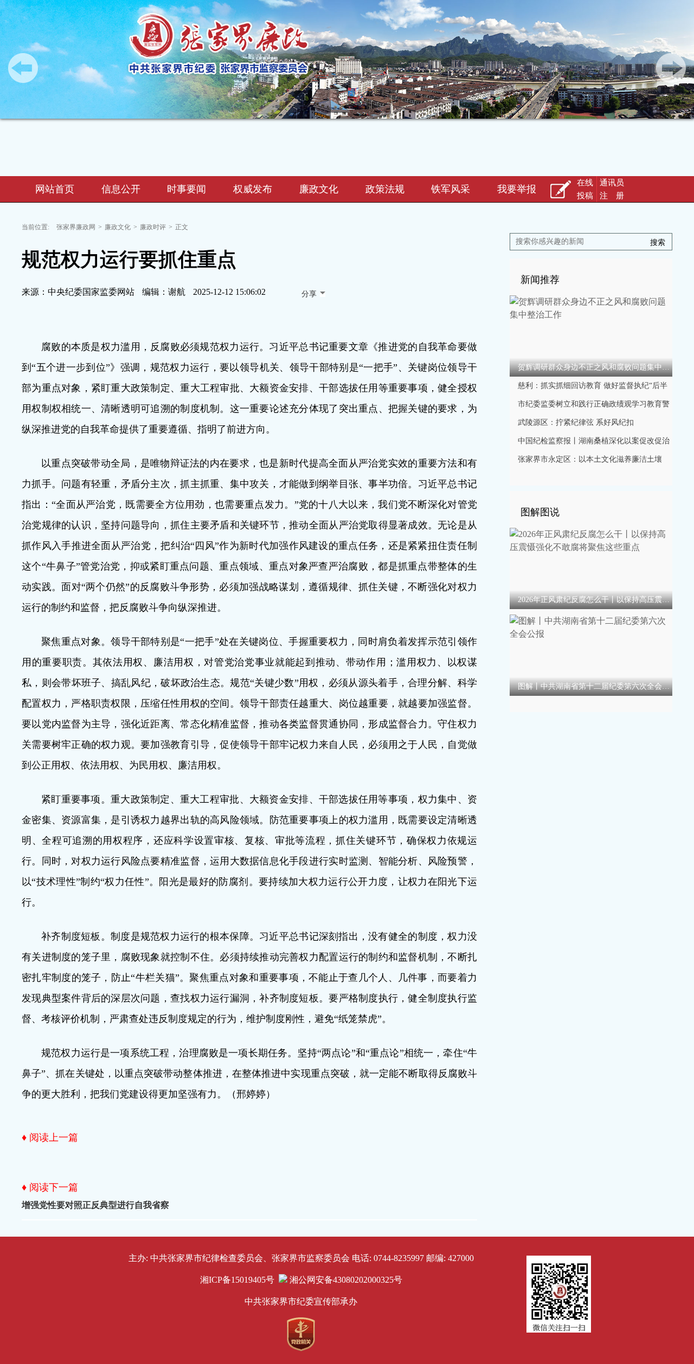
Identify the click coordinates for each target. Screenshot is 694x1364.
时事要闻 (186, 189)
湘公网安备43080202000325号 (344, 1279)
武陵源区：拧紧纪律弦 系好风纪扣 (576, 422)
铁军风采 (450, 189)
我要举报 (516, 189)
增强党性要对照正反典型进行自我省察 (95, 1205)
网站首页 (54, 189)
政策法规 (384, 189)
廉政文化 (318, 189)
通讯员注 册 (612, 189)
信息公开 (120, 189)
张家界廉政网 (75, 227)
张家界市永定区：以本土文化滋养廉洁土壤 (590, 459)
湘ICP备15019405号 (237, 1279)
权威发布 (252, 189)
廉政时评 (153, 227)
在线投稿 (585, 189)
